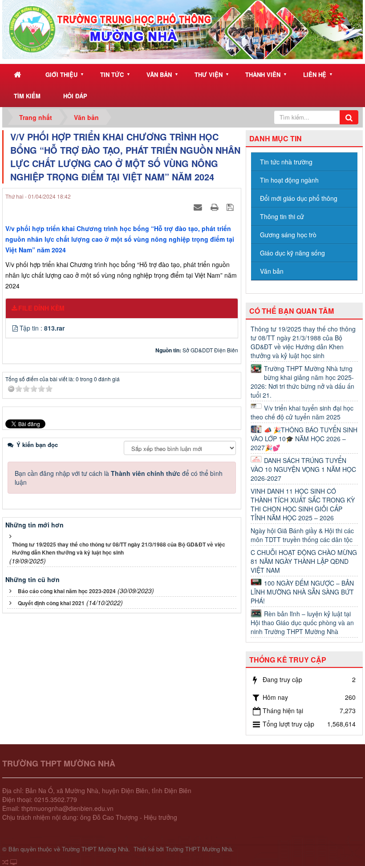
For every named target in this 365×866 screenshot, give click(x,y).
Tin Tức (112, 74)
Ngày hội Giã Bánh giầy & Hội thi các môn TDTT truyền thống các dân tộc (302, 535)
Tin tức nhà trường (286, 161)
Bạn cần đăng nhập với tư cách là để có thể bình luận (119, 478)
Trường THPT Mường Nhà (95, 849)
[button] (16, 327)
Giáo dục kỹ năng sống (292, 252)
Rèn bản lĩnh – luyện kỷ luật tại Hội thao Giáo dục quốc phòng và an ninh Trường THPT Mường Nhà (302, 622)
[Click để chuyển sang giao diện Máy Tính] (13, 862)
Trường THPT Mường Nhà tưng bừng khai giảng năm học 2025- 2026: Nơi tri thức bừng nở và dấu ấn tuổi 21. (302, 381)
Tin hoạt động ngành (289, 180)
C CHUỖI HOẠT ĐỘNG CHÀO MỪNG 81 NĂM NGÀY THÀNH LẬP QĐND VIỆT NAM (304, 561)
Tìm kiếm (27, 96)
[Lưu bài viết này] (231, 206)
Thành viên (262, 74)
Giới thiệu (61, 74)
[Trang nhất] (18, 75)
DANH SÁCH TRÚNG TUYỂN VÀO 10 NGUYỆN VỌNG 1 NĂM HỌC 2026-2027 (303, 469)
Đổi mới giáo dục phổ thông (298, 198)
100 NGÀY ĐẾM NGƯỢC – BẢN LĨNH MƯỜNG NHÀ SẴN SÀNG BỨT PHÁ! (302, 592)
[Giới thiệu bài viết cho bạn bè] (199, 206)
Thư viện (209, 74)
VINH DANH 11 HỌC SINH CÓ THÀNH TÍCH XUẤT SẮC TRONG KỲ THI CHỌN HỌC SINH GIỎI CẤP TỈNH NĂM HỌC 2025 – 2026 (303, 504)
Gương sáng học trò (288, 234)
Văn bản (159, 74)
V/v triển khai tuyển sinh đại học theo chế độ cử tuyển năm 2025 (302, 412)
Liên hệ (314, 74)
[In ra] (215, 206)
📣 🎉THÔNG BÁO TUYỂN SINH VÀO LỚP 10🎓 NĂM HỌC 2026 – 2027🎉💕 (304, 438)
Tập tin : (42, 327)
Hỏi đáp (75, 96)
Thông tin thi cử (282, 216)
